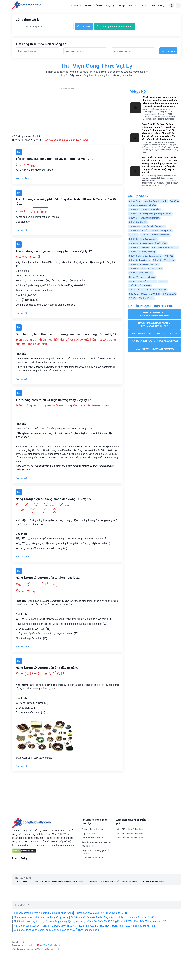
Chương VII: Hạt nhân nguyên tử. (142, 281)
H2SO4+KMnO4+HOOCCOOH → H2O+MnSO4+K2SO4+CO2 (154, 324)
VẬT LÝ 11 (133, 235)
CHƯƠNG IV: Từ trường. (139, 247)
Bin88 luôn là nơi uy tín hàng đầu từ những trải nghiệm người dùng (49, 921)
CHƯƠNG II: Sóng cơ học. (164, 260)
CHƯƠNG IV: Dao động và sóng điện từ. (145, 269)
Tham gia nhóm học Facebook (117, 26)
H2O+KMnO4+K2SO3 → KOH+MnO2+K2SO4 (154, 333)
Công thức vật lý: (28, 19)
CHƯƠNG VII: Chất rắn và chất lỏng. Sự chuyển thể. (150, 231)
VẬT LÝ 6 (163, 281)
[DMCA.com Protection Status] (24, 850)
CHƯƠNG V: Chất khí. (138, 222)
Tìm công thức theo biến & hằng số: (41, 44)
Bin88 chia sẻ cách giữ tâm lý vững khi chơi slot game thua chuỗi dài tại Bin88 (112, 917)
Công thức (76, 5)
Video (152, 5)
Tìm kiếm (85, 26)
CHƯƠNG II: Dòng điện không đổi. (143, 239)
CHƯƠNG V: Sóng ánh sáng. (141, 273)
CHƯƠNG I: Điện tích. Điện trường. (155, 235)
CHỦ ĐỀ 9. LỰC (169, 294)
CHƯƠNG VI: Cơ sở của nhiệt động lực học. (147, 226)
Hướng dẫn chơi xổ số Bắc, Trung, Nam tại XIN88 (101, 913)
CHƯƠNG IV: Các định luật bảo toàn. (144, 218)
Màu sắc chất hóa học (92, 857)
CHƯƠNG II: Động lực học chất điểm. (144, 209)
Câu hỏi (142, 5)
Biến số (88, 5)
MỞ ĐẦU (132, 298)
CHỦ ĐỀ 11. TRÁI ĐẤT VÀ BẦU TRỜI (144, 294)
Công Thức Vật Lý (51, 945)
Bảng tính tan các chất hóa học (96, 842)
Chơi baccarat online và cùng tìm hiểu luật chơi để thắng (42, 913)
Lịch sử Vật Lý (135, 201)
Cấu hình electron (90, 846)
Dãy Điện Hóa (88, 833)
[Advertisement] (67, 111)
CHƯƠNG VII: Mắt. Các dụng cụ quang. (145, 256)
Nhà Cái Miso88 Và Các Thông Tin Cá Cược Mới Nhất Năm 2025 (49, 925)
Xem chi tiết (21, 178)
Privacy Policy (19, 858)
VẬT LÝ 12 (169, 256)
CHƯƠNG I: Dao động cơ (139, 260)
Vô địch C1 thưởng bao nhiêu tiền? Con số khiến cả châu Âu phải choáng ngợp (56, 930)
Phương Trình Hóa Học (93, 829)
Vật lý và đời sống (146, 298)
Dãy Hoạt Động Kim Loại (93, 837)
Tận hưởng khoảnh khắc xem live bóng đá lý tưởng (41, 917)
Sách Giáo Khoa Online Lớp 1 (130, 829)
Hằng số (99, 5)
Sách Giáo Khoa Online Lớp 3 (130, 837)
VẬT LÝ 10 (174, 201)
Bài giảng (110, 5)
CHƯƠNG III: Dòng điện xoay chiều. (144, 264)
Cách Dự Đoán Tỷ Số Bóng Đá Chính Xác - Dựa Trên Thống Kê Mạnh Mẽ (126, 921)
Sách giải (162, 5)
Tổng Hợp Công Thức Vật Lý (155, 201)
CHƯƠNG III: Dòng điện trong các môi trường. (148, 243)
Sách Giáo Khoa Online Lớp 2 (130, 833)
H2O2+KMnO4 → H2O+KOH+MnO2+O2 (154, 349)
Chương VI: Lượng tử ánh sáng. (142, 277)
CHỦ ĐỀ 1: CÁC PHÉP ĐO (140, 285)
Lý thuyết (121, 5)
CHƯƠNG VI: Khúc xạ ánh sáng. (142, 252)
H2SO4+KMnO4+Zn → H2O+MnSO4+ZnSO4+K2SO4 (154, 314)
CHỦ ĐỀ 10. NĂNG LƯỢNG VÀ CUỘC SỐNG (148, 290)
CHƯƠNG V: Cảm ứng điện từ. (165, 247)
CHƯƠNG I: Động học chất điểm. (142, 205)
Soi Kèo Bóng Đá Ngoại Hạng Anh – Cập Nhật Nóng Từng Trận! (120, 925)
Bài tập (132, 5)
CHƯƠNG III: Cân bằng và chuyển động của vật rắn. (150, 214)
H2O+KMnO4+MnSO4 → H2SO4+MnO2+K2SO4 (154, 341)
